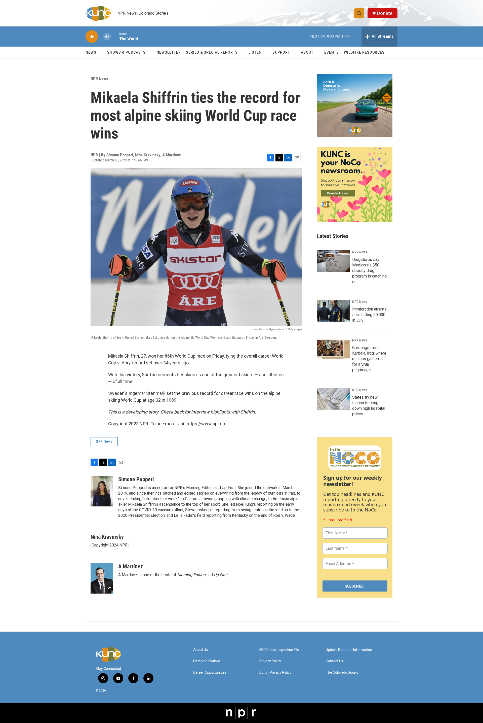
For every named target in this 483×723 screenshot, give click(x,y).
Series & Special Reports (212, 52)
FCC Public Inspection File (279, 650)
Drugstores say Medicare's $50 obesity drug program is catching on (369, 270)
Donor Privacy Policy (275, 672)
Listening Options (207, 661)
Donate (384, 13)
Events (331, 52)
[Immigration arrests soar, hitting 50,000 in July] (333, 311)
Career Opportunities (209, 672)
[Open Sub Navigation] (100, 52)
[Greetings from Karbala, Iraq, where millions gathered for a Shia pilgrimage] (333, 349)
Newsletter (168, 52)
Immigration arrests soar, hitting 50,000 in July (369, 315)
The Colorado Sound (342, 672)
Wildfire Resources (364, 52)
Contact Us (334, 661)
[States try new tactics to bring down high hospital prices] (333, 399)
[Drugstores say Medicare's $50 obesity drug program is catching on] (333, 261)
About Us (200, 650)
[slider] (115, 36)
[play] (92, 37)
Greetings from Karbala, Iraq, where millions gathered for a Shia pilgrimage (369, 358)
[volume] (107, 36)
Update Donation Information (349, 650)
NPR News (99, 78)
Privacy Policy (270, 661)
